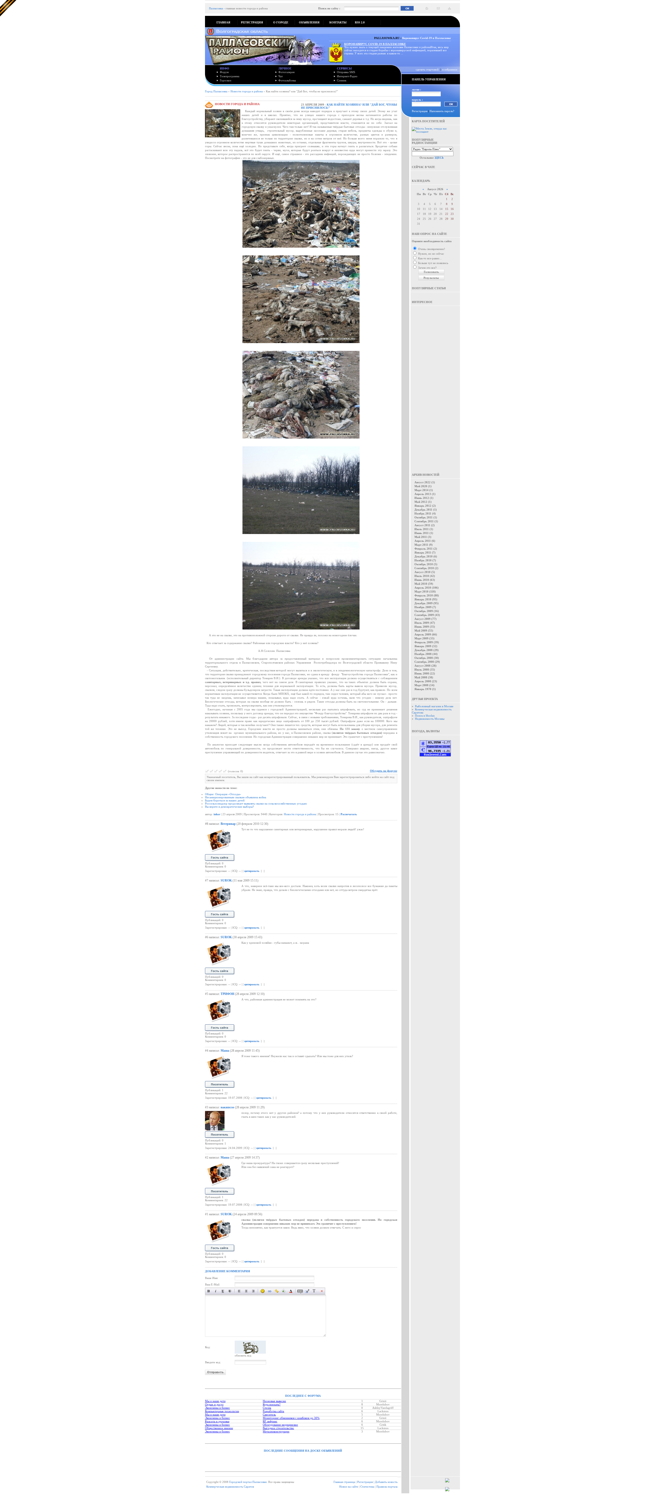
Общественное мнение (219, 1428)
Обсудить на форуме (383, 770)
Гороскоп (225, 80)
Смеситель (269, 1414)
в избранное (449, 69)
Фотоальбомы (287, 80)
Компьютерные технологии (222, 1411)
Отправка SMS (346, 72)
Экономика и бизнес (217, 1407)
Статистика (367, 1486)
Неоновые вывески (274, 1401)
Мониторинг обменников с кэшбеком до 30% (291, 1417)
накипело (227, 1107)
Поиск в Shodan (425, 715)
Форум (224, 72)
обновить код (243, 1355)
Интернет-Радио (347, 76)
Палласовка (216, 8)
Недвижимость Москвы (429, 718)
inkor (217, 814)
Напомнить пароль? (442, 111)
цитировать (251, 870)
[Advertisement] (436, 386)
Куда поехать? (271, 1404)
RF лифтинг (270, 1421)
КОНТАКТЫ (338, 22)
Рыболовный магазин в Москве (434, 706)
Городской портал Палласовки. (248, 1481)
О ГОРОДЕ (280, 22)
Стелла (267, 1407)
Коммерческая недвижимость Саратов (230, 1486)
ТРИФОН (227, 994)
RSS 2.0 (360, 22)
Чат (280, 76)
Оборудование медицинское (280, 1424)
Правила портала (387, 1486)
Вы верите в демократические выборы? (229, 806)
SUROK (226, 880)
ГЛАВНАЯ (223, 22)
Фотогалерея (286, 72)
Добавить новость (386, 1481)
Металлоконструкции (276, 1431)
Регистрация (419, 111)
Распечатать (349, 814)
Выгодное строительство (278, 1428)
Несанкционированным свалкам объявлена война (235, 797)
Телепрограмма (229, 76)
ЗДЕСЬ (439, 157)
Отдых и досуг (214, 1404)
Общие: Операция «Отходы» (223, 794)
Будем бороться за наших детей (225, 800)
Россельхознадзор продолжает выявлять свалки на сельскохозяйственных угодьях (256, 803)
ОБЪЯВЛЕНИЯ (309, 22)
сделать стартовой (427, 69)
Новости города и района (246, 91)
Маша (225, 1050)
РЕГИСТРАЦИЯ (252, 22)
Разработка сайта (273, 1411)
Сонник (341, 80)
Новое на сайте (348, 1486)
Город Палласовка (216, 91)
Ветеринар (228, 824)
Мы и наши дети (215, 1401)
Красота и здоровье (217, 1421)
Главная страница (344, 1481)
